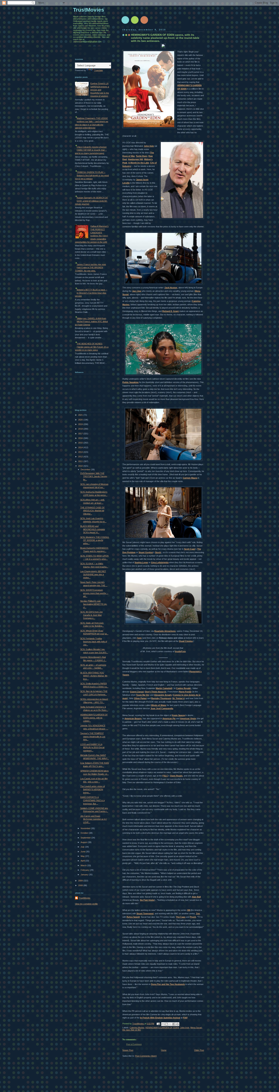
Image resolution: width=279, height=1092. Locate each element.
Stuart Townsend (145, 913)
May (83, 856)
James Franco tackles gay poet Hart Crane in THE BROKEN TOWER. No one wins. (90, 267)
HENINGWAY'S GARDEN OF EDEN (162, 1027)
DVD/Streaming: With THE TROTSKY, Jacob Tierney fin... (93, 476)
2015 (80, 443)
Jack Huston (171, 287)
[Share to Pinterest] (177, 1024)
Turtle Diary (141, 156)
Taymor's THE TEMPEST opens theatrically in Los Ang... (92, 736)
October (85, 833)
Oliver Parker (140, 698)
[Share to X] (170, 1024)
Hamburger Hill (135, 159)
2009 (80, 880)
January (85, 874)
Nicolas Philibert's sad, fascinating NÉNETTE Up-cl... (93, 604)
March (84, 865)
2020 (80, 420)
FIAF (185, 1018)
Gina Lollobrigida (160, 562)
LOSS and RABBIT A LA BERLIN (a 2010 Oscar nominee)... (92, 747)
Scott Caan (189, 549)
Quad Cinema (186, 641)
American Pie (169, 718)
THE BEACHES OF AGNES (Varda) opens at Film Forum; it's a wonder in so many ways (91, 347)
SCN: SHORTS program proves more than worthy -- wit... (94, 593)
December (86, 469)
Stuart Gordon (146, 552)
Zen (198, 913)
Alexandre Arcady (163, 695)
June (83, 851)
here (139, 638)
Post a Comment (134, 1044)
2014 (80, 447)
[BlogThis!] (167, 1024)
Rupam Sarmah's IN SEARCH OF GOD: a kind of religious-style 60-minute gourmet (91, 201)
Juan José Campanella (162, 708)
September (86, 838)
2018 (80, 429)
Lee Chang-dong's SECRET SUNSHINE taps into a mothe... (93, 574)
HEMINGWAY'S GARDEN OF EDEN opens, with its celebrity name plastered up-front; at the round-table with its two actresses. (165, 37)
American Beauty (133, 718)
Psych (193, 917)
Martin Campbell (164, 688)
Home (163, 1050)
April (83, 861)
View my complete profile (86, 904)
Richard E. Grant (170, 311)
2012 (80, 456)
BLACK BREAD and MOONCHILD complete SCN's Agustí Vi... (92, 529)
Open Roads (176, 776)
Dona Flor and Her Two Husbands (168, 984)
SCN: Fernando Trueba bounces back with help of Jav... (93, 641)
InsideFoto (180, 651)
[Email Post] (158, 1023)
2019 (80, 424)
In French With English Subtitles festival (160, 1018)
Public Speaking (130, 382)
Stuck (158, 552)
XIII (188, 910)
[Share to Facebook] (174, 1024)
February (85, 870)
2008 (80, 885)
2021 (80, 415)
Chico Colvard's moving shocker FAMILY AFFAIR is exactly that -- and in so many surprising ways (91, 150)
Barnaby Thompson (161, 698)
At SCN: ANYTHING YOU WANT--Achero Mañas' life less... (93, 676)
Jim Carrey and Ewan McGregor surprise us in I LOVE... (93, 819)
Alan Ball (196, 897)
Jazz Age (136, 291)
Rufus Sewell (133, 917)
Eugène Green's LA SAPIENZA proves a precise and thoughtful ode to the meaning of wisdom (99, 89)
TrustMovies (138, 1023)
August (84, 842)
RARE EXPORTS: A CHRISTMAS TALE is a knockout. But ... (92, 800)
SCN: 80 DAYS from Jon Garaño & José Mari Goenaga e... (91, 615)
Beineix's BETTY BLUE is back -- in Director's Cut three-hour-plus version (91, 293)
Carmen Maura (190, 478)
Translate (98, 70)
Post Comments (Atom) (146, 1056)
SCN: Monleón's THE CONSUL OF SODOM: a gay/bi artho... (94, 540)
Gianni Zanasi (137, 692)
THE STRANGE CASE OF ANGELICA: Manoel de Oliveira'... (92, 510)
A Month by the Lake (138, 163)
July (83, 847)
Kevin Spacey (178, 715)
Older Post (199, 1050)
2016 (80, 438)
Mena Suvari (196, 1027)
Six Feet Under (147, 900)
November (86, 828)
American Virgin (188, 718)
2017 (80, 433)
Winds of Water (158, 705)
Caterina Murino (137, 1027)
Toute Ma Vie (142, 695)
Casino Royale (183, 688)
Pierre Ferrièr (185, 692)
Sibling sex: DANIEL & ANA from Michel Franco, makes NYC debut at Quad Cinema (91, 321)
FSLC (165, 776)
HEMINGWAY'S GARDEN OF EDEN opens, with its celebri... (94, 718)
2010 (80, 466)
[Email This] (163, 1024)
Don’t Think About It (155, 692)
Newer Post (127, 1050)
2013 (80, 452)
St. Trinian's (178, 698)
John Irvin (149, 146)
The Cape (180, 917)
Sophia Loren (141, 562)
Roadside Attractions (165, 631)
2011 (80, 461)
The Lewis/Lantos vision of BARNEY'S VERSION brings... (92, 789)
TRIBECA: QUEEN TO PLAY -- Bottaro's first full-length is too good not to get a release (92, 175)
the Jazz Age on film (131, 1030)
